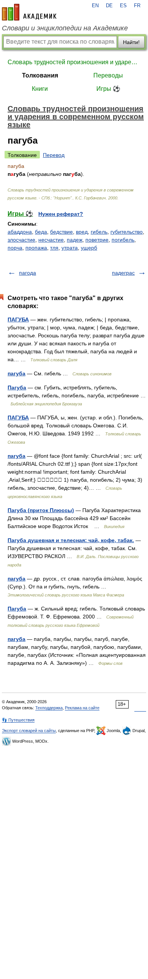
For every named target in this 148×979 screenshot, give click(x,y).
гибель (99, 232)
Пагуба (17, 387)
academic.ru (29, 12)
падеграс (123, 273)
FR (137, 5)
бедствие (61, 232)
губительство (126, 232)
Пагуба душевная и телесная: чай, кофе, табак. (71, 540)
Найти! (131, 42)
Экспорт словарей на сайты (29, 730)
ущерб (89, 248)
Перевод (54, 155)
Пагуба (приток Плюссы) (41, 510)
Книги (40, 88)
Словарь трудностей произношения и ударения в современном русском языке (74, 62)
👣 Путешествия (18, 720)
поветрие (97, 240)
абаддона (20, 232)
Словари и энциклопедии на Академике (65, 28)
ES (123, 5)
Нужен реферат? (60, 214)
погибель (123, 240)
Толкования (40, 75)
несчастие (51, 240)
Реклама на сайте (82, 707)
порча (15, 248)
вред (82, 232)
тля (54, 248)
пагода (27, 273)
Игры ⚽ (108, 88)
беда (41, 232)
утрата (69, 248)
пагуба (16, 373)
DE (109, 5)
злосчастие (21, 240)
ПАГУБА (18, 319)
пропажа (36, 248)
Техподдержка (49, 707)
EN (95, 5)
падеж (74, 240)
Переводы (108, 75)
